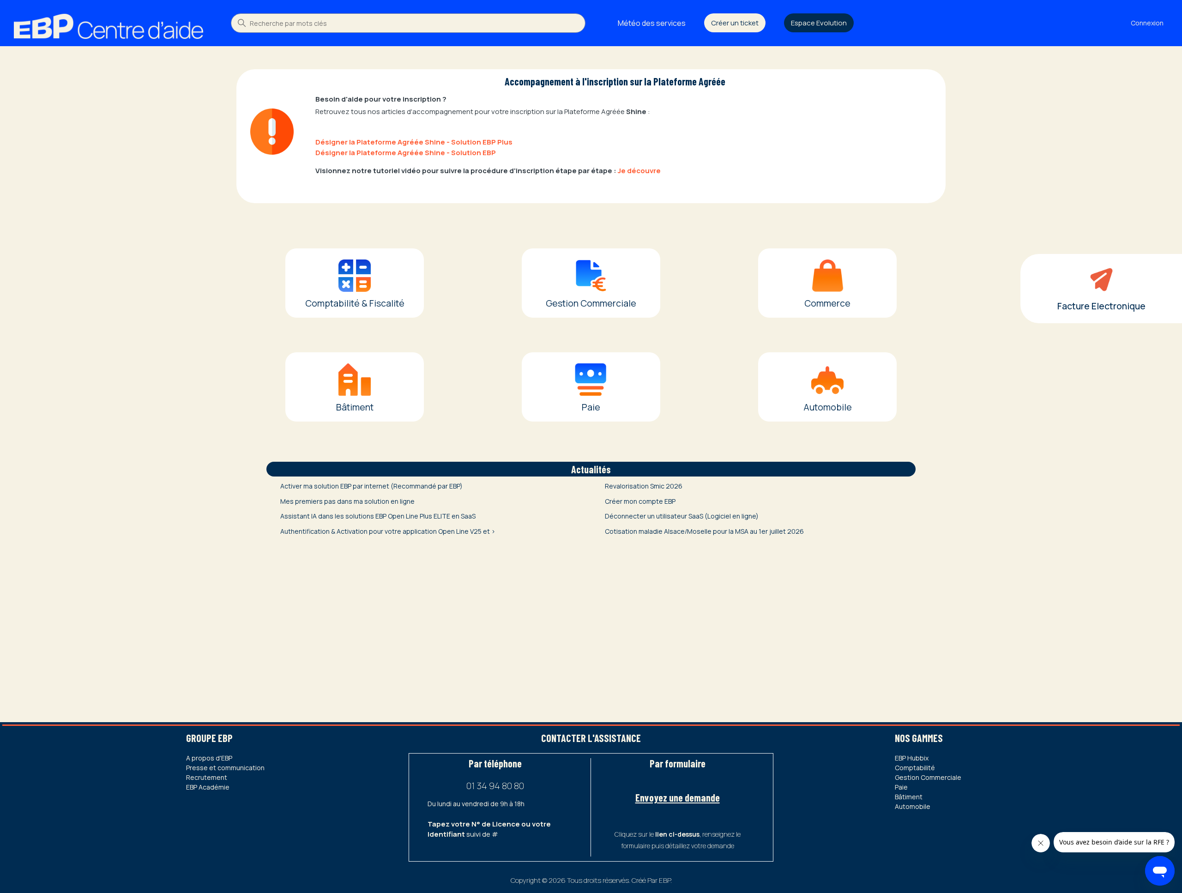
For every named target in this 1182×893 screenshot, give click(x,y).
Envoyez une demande (677, 797)
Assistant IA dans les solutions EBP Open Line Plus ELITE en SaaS (378, 516)
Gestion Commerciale (928, 777)
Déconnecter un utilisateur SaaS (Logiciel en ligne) (682, 516)
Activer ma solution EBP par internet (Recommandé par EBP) (371, 486)
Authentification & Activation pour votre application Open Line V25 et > (387, 531)
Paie (901, 787)
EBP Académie (207, 787)
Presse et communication (225, 767)
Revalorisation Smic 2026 (643, 486)
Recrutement (206, 777)
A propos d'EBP (209, 758)
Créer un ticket (735, 23)
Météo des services (652, 23)
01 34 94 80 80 (495, 785)
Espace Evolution (819, 23)
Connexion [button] (1147, 22)
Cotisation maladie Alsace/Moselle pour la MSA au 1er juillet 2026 (704, 531)
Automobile (912, 806)
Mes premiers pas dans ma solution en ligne (347, 501)
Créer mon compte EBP (640, 501)
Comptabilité (915, 767)
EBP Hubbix (912, 758)
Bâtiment (909, 796)
